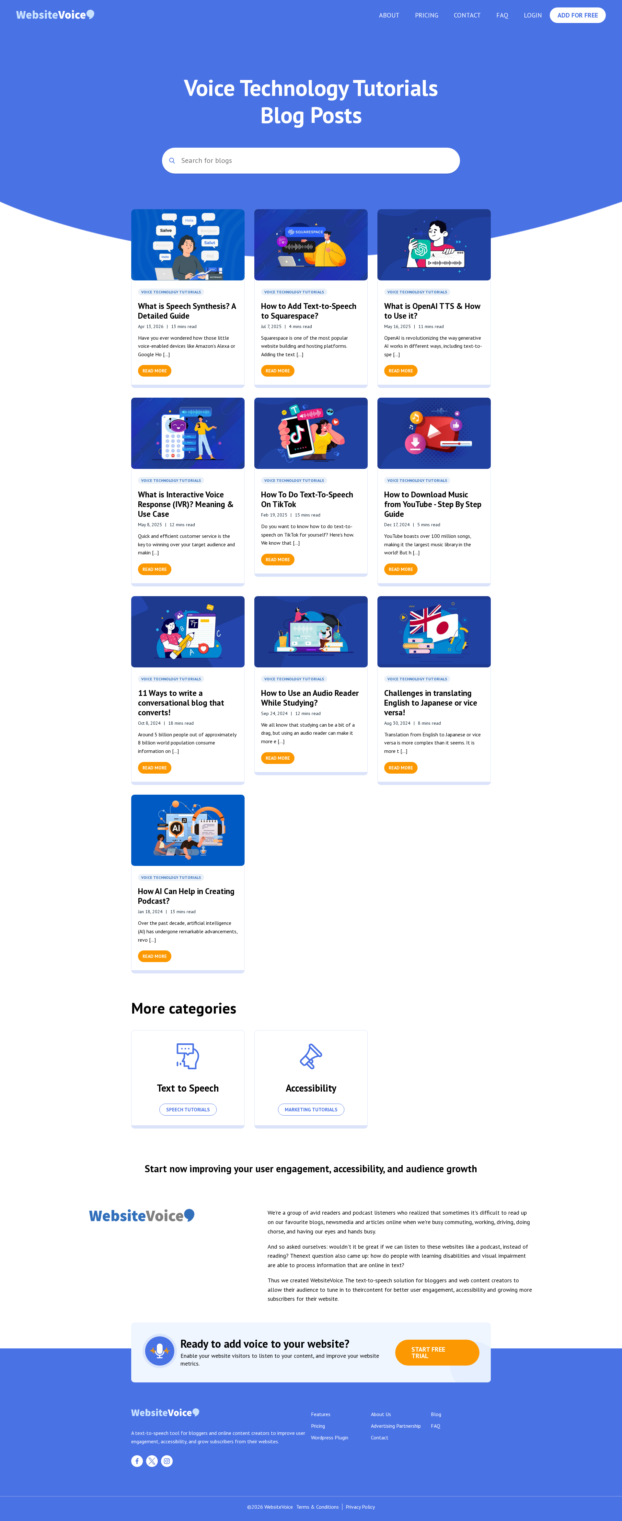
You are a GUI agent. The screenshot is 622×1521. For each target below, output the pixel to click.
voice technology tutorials (171, 291)
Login (533, 15)
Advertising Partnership (396, 1426)
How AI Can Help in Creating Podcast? (186, 896)
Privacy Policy (360, 1507)
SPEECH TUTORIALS (188, 1110)
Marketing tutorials (311, 1110)
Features (320, 1414)
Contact (467, 15)
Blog (436, 1414)
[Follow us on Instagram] (167, 1465)
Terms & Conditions (317, 1507)
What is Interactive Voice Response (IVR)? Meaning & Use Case (186, 504)
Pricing (426, 15)
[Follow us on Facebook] (137, 1465)
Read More (155, 371)
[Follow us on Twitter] (152, 1465)
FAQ (502, 15)
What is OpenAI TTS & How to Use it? (432, 311)
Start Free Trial (428, 1352)
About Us (381, 1414)
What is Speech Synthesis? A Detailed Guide (187, 311)
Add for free (578, 15)
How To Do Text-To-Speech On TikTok (307, 499)
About (389, 15)
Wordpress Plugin (329, 1437)
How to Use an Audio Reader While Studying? (310, 698)
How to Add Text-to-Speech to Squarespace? (308, 311)
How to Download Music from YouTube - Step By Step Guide (432, 504)
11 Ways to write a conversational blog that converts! (181, 703)
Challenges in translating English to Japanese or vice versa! (430, 703)
